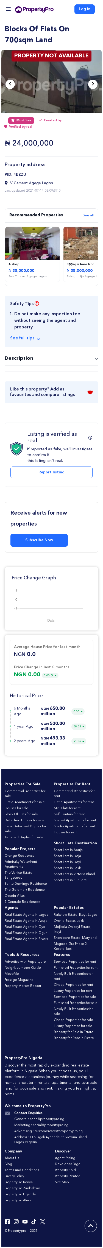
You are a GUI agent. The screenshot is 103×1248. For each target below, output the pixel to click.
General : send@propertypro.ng (39, 1119)
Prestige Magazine (19, 980)
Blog (8, 1164)
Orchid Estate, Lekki (69, 921)
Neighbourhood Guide (23, 968)
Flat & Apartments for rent (74, 802)
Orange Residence (20, 856)
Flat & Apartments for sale (25, 802)
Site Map (62, 1182)
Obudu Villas (14, 896)
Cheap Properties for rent (73, 985)
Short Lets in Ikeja (67, 856)
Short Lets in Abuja (68, 850)
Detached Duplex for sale (24, 820)
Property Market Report (23, 986)
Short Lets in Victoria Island (74, 874)
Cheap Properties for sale (73, 1020)
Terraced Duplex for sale (24, 837)
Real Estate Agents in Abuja (26, 921)
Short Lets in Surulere (70, 880)
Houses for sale (16, 808)
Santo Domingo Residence (26, 884)
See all (88, 215)
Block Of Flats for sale (21, 814)
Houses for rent (65, 832)
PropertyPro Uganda (20, 1194)
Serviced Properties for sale (75, 997)
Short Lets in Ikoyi (67, 862)
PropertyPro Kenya (19, 1182)
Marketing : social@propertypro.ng (41, 1125)
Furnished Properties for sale (76, 1003)
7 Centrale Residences (22, 902)
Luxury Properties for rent (73, 991)
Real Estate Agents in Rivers (26, 939)
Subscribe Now (39, 540)
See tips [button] (22, 338)
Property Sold (65, 1170)
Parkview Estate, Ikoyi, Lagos (75, 915)
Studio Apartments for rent (74, 826)
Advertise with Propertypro (25, 962)
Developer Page (67, 1164)
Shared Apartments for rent (75, 820)
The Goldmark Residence (25, 890)
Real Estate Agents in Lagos (26, 915)
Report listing (51, 472)
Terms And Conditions (22, 1170)
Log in (84, 9)
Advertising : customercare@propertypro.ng (48, 1131)
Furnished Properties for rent (76, 968)
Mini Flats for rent (67, 808)
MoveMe (12, 974)
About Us (12, 1158)
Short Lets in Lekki (68, 868)
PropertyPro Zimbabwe (22, 1188)
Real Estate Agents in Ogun (26, 933)
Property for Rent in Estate (74, 1038)
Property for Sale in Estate (73, 1032)
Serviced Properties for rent (75, 962)
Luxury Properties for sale (73, 1026)
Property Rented (67, 1176)
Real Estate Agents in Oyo (25, 927)
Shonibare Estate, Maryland (75, 938)
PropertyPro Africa (18, 1200)
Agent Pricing (65, 1158)
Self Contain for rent (69, 814)
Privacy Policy (14, 1176)
